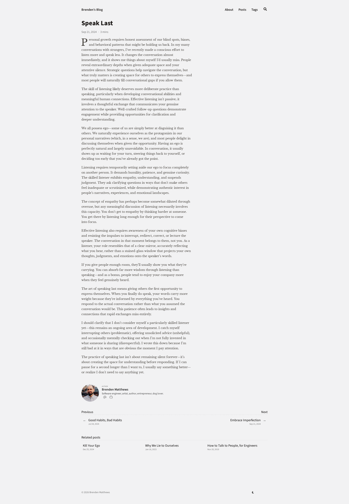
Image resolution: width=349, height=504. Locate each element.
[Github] (111, 398)
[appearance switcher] (253, 492)
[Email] (105, 398)
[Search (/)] (265, 9)
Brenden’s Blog (92, 9)
